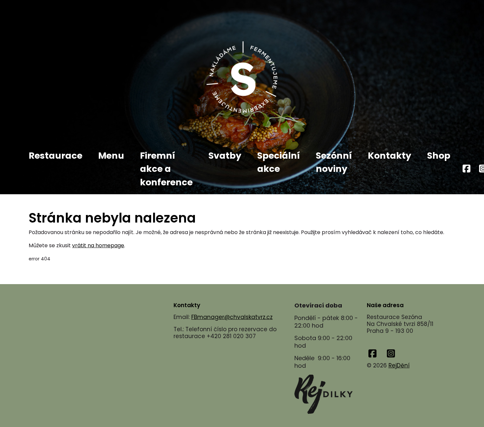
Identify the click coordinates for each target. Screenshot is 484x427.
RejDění (399, 365)
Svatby (224, 155)
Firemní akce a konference (166, 168)
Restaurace (55, 155)
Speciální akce (278, 162)
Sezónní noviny (334, 162)
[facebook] (466, 169)
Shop (438, 155)
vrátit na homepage (98, 245)
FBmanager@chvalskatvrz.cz (232, 317)
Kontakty (389, 155)
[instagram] (391, 353)
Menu (111, 155)
